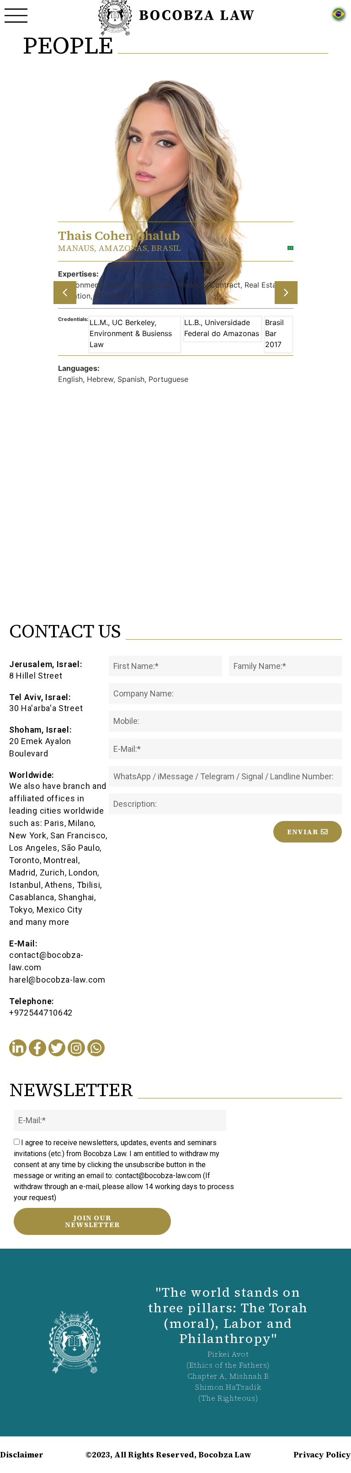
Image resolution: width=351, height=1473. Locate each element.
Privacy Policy (322, 1454)
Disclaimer (21, 1454)
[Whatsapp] (96, 1048)
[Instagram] (76, 1048)
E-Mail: (23, 943)
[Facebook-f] (37, 1048)
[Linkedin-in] (18, 1048)
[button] (64, 292)
